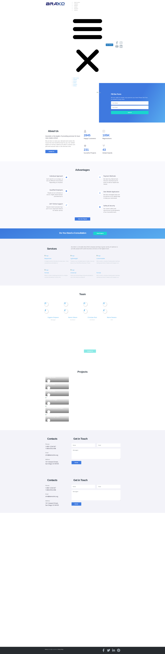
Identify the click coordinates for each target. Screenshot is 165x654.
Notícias (76, 10)
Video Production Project (55, 408)
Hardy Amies (51, 377)
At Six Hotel (51, 384)
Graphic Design (52, 399)
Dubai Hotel (51, 391)
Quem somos (77, 2)
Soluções (76, 4)
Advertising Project (53, 416)
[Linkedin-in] (113, 650)
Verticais (76, 5)
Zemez (46, 649)
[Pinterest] (118, 650)
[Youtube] (117, 46)
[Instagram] (121, 42)
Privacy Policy (60, 649)
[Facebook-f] (117, 42)
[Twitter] (108, 650)
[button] (87, 44)
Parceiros (76, 8)
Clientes (75, 7)
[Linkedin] (121, 46)
